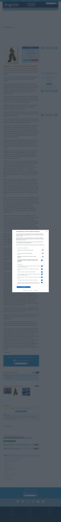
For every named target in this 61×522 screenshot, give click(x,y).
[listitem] (30, 247)
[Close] (47, 232)
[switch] (42, 250)
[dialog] (30, 261)
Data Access (30, 290)
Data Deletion (25, 290)
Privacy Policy (36, 290)
